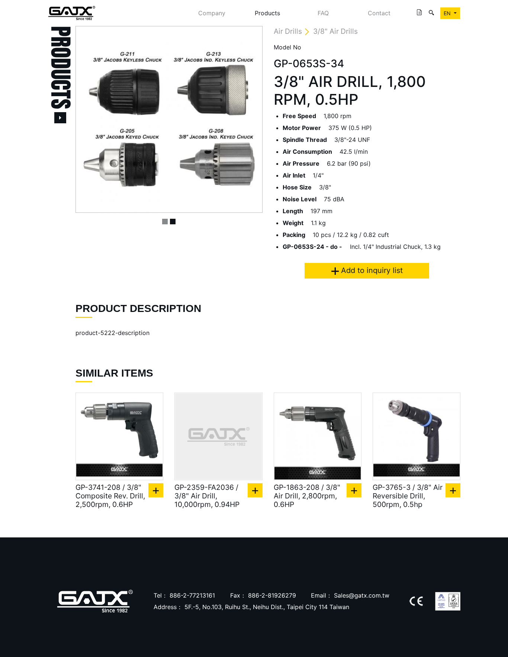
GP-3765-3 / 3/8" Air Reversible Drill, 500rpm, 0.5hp (408, 496)
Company (211, 13)
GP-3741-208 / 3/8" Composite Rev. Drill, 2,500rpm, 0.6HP (110, 496)
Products (267, 13)
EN (448, 13)
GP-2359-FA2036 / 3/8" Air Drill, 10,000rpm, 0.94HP (206, 496)
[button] (89, 119)
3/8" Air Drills (335, 31)
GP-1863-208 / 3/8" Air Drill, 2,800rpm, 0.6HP (307, 496)
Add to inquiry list (371, 270)
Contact (379, 13)
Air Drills (288, 31)
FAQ (323, 13)
